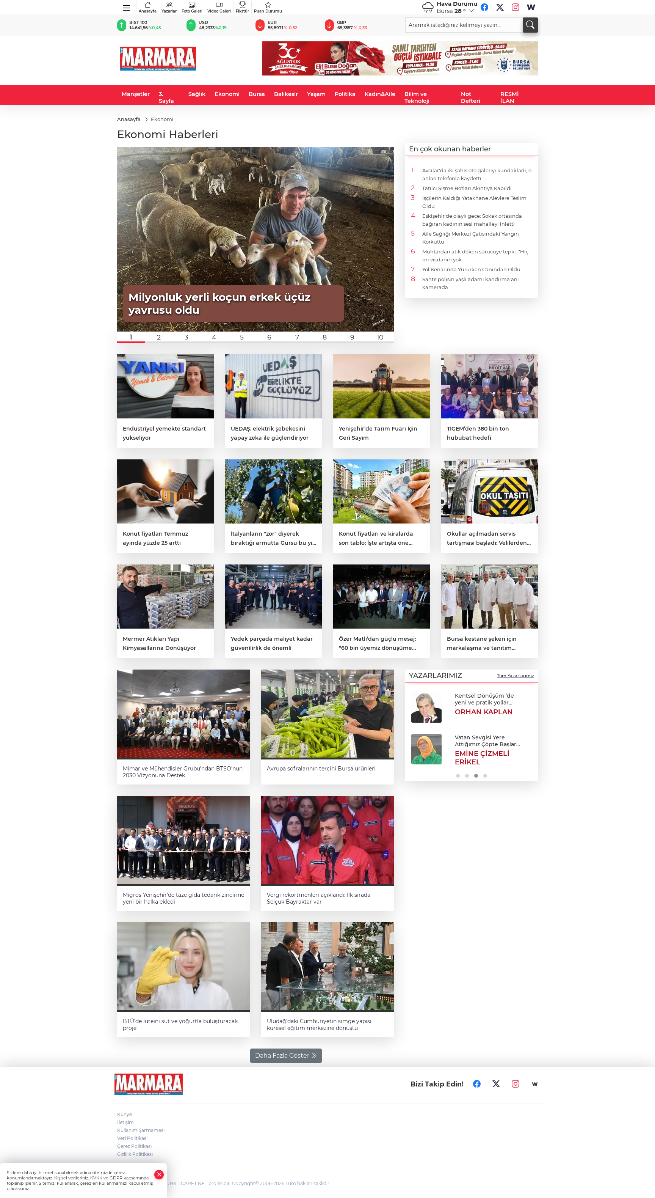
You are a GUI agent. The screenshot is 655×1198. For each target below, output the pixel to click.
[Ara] (530, 25)
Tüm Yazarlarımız (515, 675)
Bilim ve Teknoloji (416, 97)
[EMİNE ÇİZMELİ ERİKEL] (426, 749)
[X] (500, 7)
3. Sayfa (166, 97)
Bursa (257, 94)
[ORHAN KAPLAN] (426, 707)
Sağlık (196, 94)
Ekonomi (227, 94)
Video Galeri (219, 11)
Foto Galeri (192, 11)
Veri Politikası (132, 1138)
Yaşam (316, 94)
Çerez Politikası (134, 1146)
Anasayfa (148, 11)
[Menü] (126, 6)
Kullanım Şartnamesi (141, 1130)
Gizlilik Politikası (135, 1154)
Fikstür (242, 11)
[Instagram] (515, 7)
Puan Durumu (268, 11)
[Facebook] (484, 7)
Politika (345, 94)
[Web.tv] (531, 7)
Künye (124, 1114)
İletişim (125, 1122)
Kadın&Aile (380, 94)
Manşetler (136, 94)
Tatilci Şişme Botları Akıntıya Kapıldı (467, 188)
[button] (131, 337)
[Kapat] (159, 1174)
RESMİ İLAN (509, 97)
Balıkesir (286, 94)
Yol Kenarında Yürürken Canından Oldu (471, 269)
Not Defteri (470, 97)
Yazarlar (169, 11)
